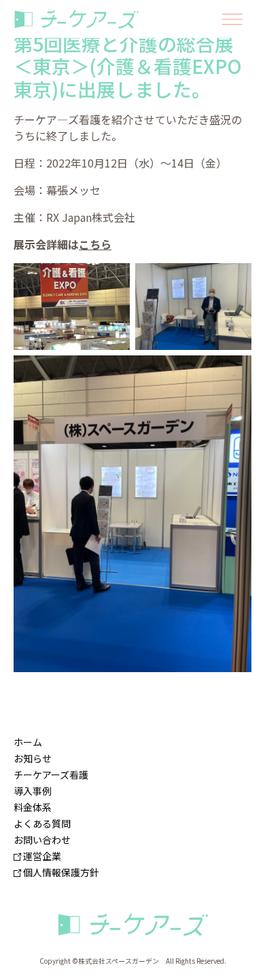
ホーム (28, 742)
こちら (95, 244)
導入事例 (33, 791)
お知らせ (33, 758)
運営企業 (41, 856)
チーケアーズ (132, 925)
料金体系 (33, 807)
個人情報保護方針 (60, 872)
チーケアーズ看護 (51, 774)
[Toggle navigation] (232, 19)
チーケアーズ (79, 19)
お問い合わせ (42, 839)
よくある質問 (42, 823)
